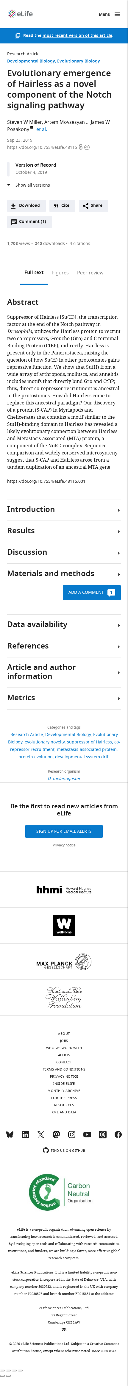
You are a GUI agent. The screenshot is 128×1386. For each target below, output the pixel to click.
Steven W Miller (24, 122)
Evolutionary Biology (78, 61)
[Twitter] (41, 1137)
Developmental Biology (31, 61)
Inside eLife (64, 1083)
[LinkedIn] (25, 1137)
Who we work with (64, 1048)
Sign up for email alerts (64, 831)
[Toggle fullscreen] (14, 1370)
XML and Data (64, 1112)
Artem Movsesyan (64, 122)
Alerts (64, 1055)
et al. (42, 129)
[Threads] (103, 1137)
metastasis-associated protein (87, 749)
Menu (104, 14)
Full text (34, 273)
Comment (32, 223)
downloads (50, 243)
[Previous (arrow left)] (2, 1376)
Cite (65, 205)
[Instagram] (72, 1137)
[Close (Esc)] (2, 1370)
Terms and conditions (64, 1069)
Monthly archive (64, 1090)
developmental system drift (82, 757)
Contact (64, 1062)
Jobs (64, 1040)
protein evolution (35, 757)
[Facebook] (118, 1137)
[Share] (8, 1370)
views (18, 243)
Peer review (90, 272)
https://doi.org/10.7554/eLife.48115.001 (46, 481)
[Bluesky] (10, 1137)
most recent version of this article (77, 35)
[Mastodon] (56, 1137)
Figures (60, 272)
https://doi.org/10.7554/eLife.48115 (42, 147)
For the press (64, 1098)
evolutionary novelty (45, 742)
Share (96, 205)
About (64, 1033)
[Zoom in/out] (20, 1370)
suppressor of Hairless (89, 742)
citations (80, 243)
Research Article (23, 54)
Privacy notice (64, 845)
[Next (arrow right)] (8, 1376)
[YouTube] (87, 1137)
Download (29, 205)
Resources (64, 1105)
